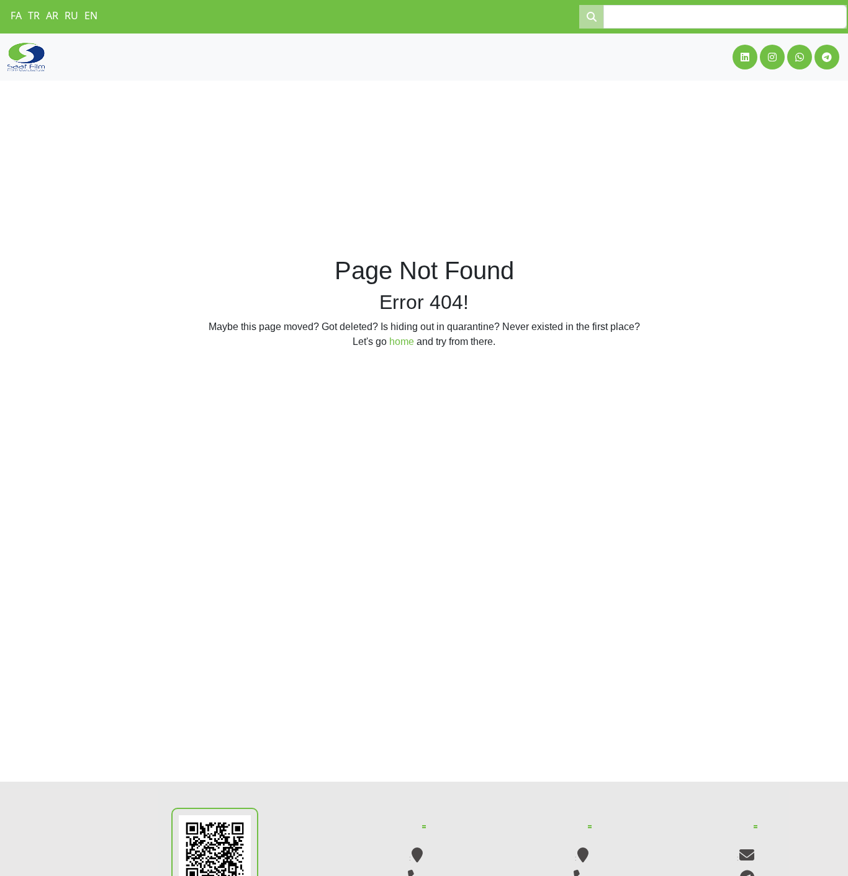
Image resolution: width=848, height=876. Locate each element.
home (401, 341)
